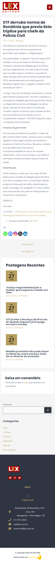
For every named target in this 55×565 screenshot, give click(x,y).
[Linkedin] (25, 234)
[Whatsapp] (5, 234)
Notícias (19, 40)
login (26, 382)
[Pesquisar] (47, 410)
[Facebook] (10, 234)
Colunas (6, 432)
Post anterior (28, 244)
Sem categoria (9, 449)
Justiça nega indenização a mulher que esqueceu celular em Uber (27, 290)
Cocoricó (32, 557)
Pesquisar (7, 404)
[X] (20, 234)
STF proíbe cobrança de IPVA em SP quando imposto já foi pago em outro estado (26, 322)
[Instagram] (15, 234)
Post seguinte (27, 251)
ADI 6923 (34, 221)
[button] (27, 495)
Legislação (7, 441)
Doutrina (7, 436)
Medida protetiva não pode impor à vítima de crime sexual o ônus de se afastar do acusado (27, 354)
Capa (8, 295)
